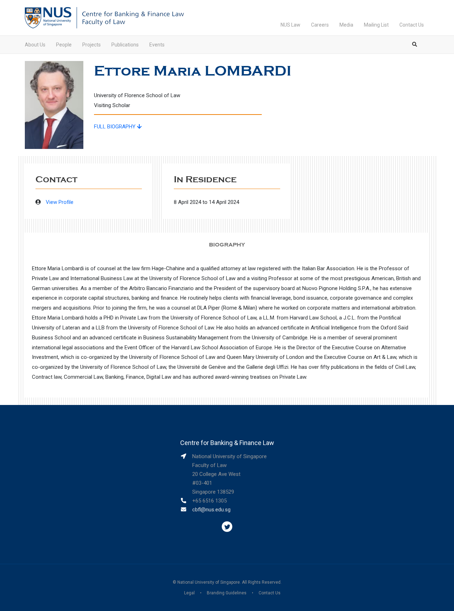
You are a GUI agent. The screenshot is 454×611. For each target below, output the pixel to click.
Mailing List (376, 25)
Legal (189, 592)
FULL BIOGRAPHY (115, 126)
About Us (35, 45)
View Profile (59, 202)
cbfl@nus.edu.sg (211, 509)
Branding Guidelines (227, 592)
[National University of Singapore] (48, 17)
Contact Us (411, 25)
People (64, 45)
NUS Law (290, 25)
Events (157, 45)
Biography (227, 245)
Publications (125, 45)
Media (346, 25)
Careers (320, 25)
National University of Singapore (208, 582)
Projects (91, 45)
